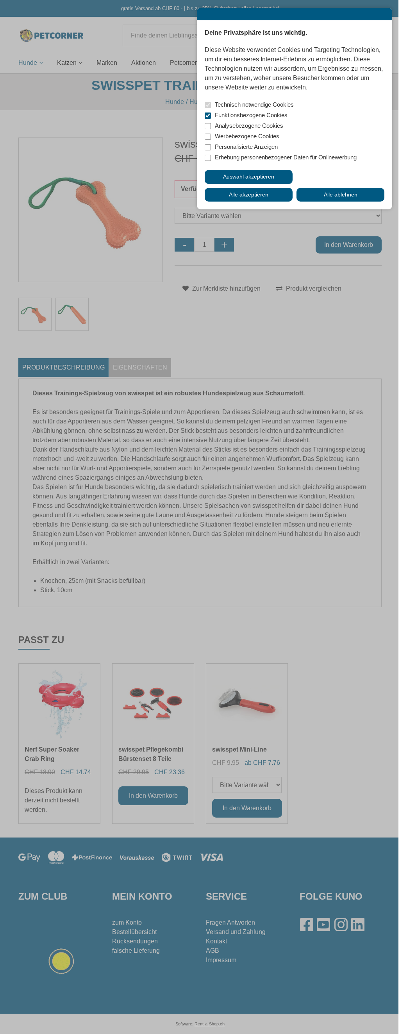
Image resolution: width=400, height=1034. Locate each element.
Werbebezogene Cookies (247, 136)
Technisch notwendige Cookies (254, 104)
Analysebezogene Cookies (249, 125)
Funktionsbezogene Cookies (251, 115)
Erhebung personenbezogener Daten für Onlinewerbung (286, 157)
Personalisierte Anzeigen (246, 146)
